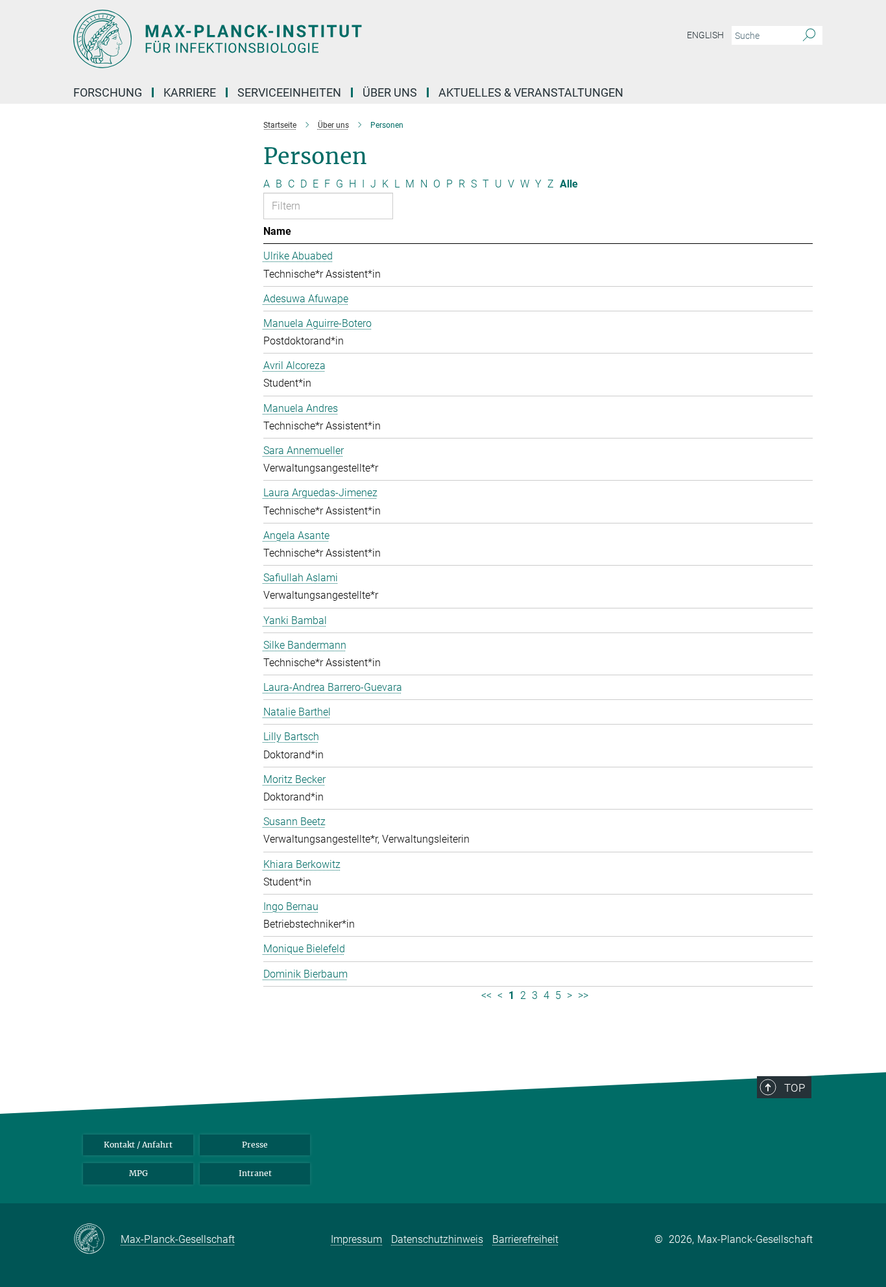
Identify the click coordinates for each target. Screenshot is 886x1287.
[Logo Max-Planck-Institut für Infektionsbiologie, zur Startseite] (316, 39)
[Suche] (809, 36)
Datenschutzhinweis (437, 1239)
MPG (138, 1173)
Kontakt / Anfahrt (138, 1144)
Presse (255, 1144)
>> (583, 995)
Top (794, 1087)
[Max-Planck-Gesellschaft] (97, 1239)
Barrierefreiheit (525, 1239)
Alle (569, 184)
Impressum (356, 1239)
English (705, 35)
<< (486, 995)
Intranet (255, 1173)
